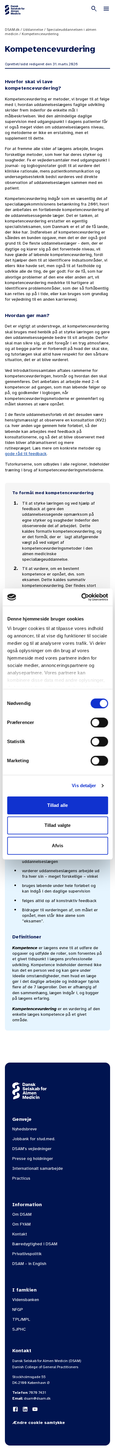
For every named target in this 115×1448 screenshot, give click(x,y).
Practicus (21, 1178)
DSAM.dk (12, 29)
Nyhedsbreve (24, 1129)
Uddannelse (33, 29)
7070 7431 (37, 1392)
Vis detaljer (84, 785)
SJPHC (19, 1329)
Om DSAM (22, 1214)
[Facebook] (15, 1409)
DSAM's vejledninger (32, 1148)
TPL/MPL (21, 1319)
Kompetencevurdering (40, 34)
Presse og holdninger (32, 1158)
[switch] (99, 722)
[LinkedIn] (25, 1409)
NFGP (17, 1309)
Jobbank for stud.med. (33, 1138)
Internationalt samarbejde (37, 1168)
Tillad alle (57, 805)
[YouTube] (35, 1409)
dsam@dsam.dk (37, 1398)
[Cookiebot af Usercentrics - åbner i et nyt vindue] (82, 597)
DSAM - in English (29, 1263)
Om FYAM (21, 1224)
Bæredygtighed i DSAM (34, 1244)
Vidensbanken (25, 1299)
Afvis (57, 845)
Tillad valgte (57, 825)
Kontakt (19, 1234)
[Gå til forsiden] (15, 10)
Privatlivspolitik (27, 1253)
